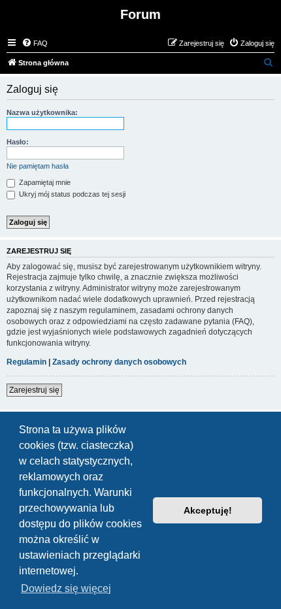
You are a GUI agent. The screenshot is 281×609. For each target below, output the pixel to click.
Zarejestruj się (34, 390)
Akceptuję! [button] (208, 510)
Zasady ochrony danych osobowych (119, 362)
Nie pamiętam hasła (38, 166)
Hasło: (18, 142)
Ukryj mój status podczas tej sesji (71, 194)
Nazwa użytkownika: (42, 112)
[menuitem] (35, 43)
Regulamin (26, 362)
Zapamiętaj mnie (44, 182)
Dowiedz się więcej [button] (66, 588)
